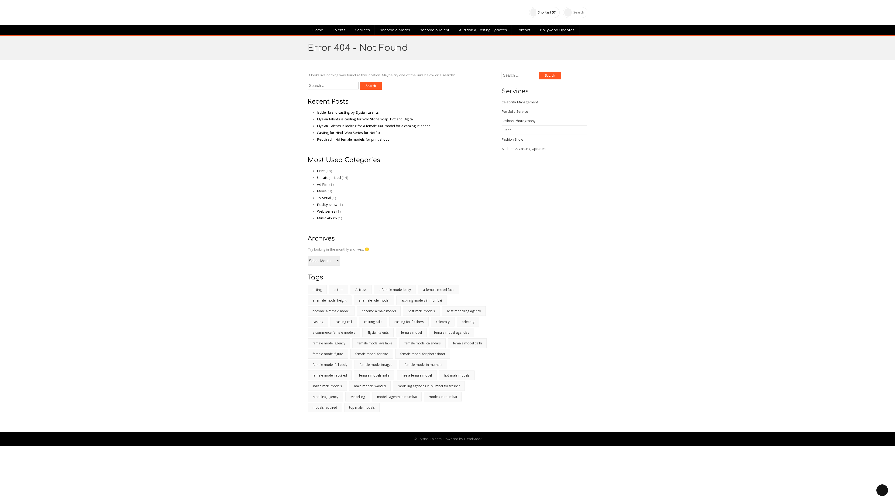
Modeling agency (325, 396)
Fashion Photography (519, 120)
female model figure (328, 354)
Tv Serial (324, 197)
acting (317, 289)
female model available (374, 343)
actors (338, 289)
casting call (343, 321)
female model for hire (371, 354)
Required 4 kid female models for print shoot (353, 139)
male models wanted (370, 386)
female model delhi (467, 343)
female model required (330, 375)
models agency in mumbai (397, 396)
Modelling (357, 396)
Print (321, 170)
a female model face (438, 289)
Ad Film (322, 184)
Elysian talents (378, 332)
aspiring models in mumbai (421, 300)
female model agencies (451, 332)
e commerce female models (334, 332)
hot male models (457, 375)
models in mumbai (443, 396)
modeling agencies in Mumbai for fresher (429, 386)
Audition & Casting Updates (483, 30)
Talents (339, 30)
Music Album (327, 218)
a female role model (374, 300)
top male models (362, 407)
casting (318, 321)
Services (362, 30)
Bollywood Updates (557, 30)
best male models (421, 311)
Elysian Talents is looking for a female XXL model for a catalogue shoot (373, 125)
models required (325, 407)
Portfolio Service (515, 111)
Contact (523, 30)
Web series (326, 211)
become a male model (379, 311)
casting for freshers (409, 321)
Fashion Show (512, 139)
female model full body (330, 364)
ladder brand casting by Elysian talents (348, 112)
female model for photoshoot (422, 354)
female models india (374, 375)
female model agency (329, 343)
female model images (375, 364)
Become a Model (394, 30)
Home (317, 30)
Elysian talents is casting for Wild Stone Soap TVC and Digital (365, 119)
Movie (322, 191)
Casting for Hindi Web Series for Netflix (348, 132)
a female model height (330, 300)
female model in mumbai (423, 364)
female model (411, 332)
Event (506, 130)
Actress (361, 289)
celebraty (443, 321)
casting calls (373, 321)
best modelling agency (464, 311)
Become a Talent (434, 30)
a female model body (395, 289)
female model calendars (422, 343)
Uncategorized (329, 177)
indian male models (327, 386)
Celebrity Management (520, 102)
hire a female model (417, 375)
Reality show (327, 204)
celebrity (468, 321)
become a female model (331, 311)
